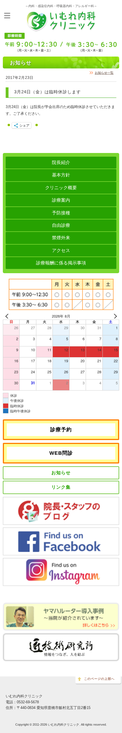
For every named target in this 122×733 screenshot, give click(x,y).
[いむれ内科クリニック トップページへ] (61, 29)
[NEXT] (113, 316)
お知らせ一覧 (104, 72)
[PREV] (8, 316)
